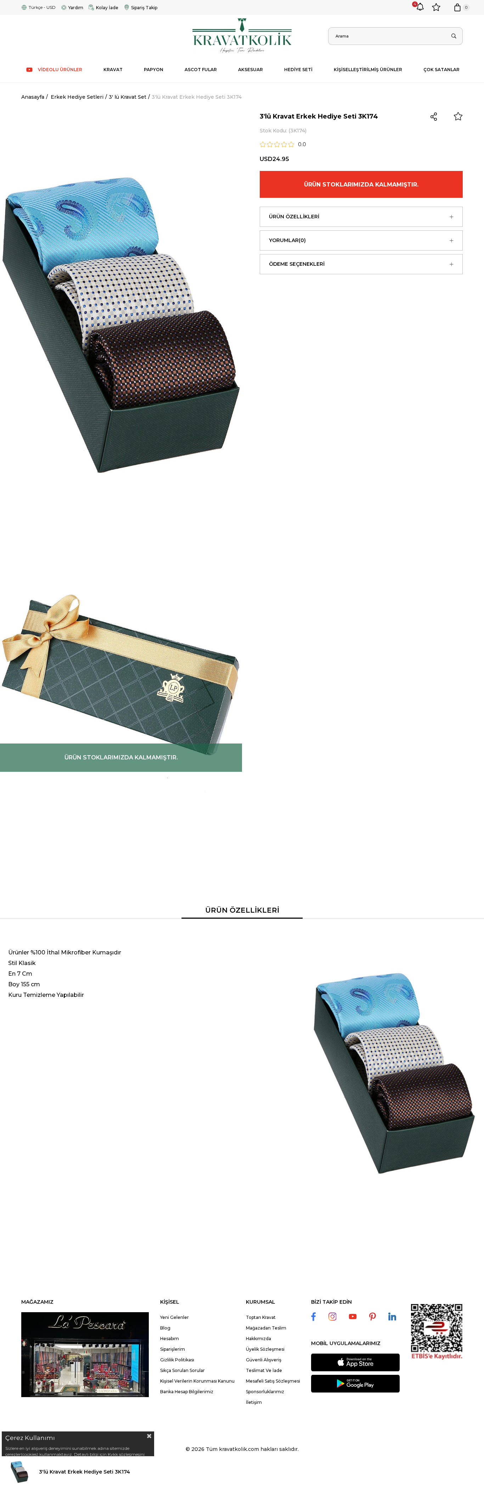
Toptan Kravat (261, 1317)
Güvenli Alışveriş (263, 1359)
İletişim (254, 1402)
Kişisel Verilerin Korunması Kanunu (197, 1381)
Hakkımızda (258, 1338)
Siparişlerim (172, 1349)
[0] (457, 7)
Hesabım (169, 1338)
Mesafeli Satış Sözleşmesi (273, 1381)
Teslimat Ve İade (264, 1370)
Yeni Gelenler (174, 1317)
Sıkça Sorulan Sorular (182, 1370)
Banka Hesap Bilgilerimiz (186, 1391)
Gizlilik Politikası (177, 1359)
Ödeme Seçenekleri (297, 264)
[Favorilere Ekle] (458, 116)
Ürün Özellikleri (294, 216)
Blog (165, 1328)
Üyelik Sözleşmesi (265, 1349)
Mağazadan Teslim (266, 1328)
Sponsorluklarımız (265, 1391)
